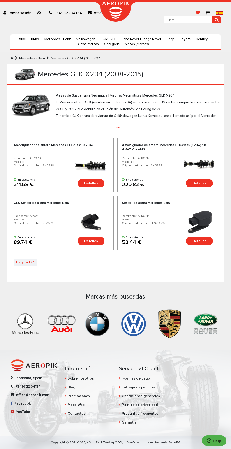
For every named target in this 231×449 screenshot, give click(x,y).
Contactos (76, 413)
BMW (35, 39)
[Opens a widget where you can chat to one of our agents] (214, 441)
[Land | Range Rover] (205, 323)
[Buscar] (216, 19)
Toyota (185, 39)
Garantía (129, 422)
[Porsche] (169, 323)
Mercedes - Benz (57, 39)
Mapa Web (76, 405)
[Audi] (61, 323)
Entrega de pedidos (138, 387)
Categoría (112, 44)
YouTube (22, 412)
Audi (22, 39)
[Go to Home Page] (12, 58)
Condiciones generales (141, 396)
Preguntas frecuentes (140, 413)
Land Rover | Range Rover (141, 39)
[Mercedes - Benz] (25, 323)
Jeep (170, 39)
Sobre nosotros (81, 378)
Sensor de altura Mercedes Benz (146, 203)
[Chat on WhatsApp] (40, 12)
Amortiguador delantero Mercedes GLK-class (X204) (53, 145)
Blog (71, 387)
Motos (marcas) (137, 44)
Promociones (79, 396)
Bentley (202, 39)
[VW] (133, 323)
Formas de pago (136, 378)
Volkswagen (85, 39)
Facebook (22, 403)
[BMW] (97, 323)
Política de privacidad (140, 405)
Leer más (115, 127)
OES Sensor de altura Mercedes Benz (41, 203)
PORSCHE (108, 39)
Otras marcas (88, 44)
